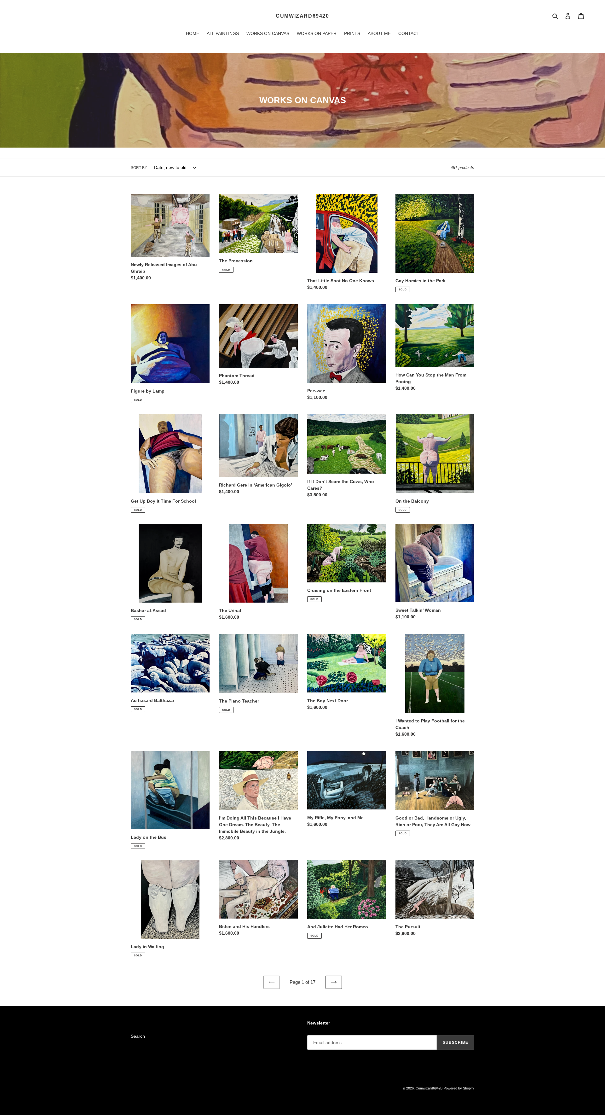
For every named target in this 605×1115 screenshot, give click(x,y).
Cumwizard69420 (302, 16)
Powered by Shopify (459, 1088)
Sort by (139, 168)
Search (138, 1036)
